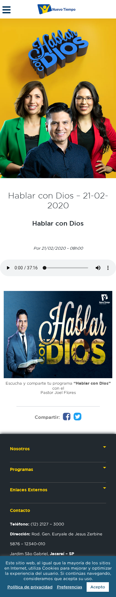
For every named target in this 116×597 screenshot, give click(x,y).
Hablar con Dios (58, 223)
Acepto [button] (97, 587)
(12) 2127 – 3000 (37, 524)
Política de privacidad (30, 587)
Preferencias (69, 587)
